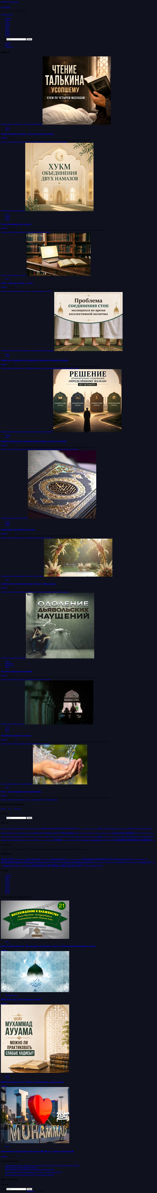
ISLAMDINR (5, 7)
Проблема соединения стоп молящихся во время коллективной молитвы (27, 350)
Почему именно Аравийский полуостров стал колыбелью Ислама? (29, 1175)
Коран (7, 24)
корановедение (6, 840)
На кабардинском (111, 862)
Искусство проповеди (74, 859)
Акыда (7, 20)
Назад (3, 809)
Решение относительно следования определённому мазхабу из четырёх (27, 432)
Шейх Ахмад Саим (7, 836)
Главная (8, 18)
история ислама (143, 836)
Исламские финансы (140, 859)
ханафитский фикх (127, 839)
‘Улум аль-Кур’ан (93, 865)
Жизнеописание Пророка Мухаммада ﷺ (60, 828)
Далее (18, 809)
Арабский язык (20, 859)
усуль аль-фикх (66, 840)
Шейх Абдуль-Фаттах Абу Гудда (143, 833)
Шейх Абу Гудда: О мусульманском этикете (21, 999)
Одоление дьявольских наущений (13, 658)
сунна (57, 839)
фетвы (72, 840)
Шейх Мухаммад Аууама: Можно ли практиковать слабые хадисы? (32, 1082)
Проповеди (9, 665)
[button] (7, 14)
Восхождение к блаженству (31, 828)
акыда (100, 836)
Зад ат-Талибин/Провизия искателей (88, 828)
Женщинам (58, 859)
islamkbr (4, 364)
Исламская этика (123, 859)
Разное (135, 862)
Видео (7, 35)
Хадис (7, 26)
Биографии (33, 859)
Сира (7, 28)
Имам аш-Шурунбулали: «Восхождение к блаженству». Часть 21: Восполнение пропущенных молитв (48, 946)
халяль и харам (108, 840)
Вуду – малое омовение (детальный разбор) (16, 784)
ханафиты (145, 839)
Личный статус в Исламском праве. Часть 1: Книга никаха (22, 576)
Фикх (7, 22)
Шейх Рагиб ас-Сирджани (64, 836)
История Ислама (14, 861)
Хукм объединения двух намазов (13, 210)
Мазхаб (7, 435)
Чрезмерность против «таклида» (12, 724)
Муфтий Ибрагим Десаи (9, 833)
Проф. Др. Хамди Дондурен (84, 833)
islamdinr (4, 138)
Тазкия (8, 865)
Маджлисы (9, 663)
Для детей (45, 859)
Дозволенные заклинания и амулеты (14, 518)
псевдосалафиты (45, 840)
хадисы (78, 840)
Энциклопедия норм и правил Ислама (84, 836)
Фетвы (7, 33)
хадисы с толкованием (91, 840)
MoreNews (30, 1191)
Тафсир (19, 865)
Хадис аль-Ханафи (122, 832)
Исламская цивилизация (98, 859)
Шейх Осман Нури (51, 836)
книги (151, 836)
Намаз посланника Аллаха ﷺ (47, 833)
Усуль (7, 32)
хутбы (153, 840)
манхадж (30, 840)
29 (15, 809)
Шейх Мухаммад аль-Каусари (37, 836)
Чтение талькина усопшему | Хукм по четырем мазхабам (21, 124)
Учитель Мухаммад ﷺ (106, 833)
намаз (35, 840)
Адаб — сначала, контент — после (13, 275)
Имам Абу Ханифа (105, 828)
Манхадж (82, 862)
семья (51, 840)
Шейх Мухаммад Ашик (22, 836)
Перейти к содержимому (10, 2)
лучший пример (17, 840)
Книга (7, 661)
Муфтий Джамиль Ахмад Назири (140, 828)
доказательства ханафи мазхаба (111, 836)
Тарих (7, 30)
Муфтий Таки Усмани (25, 833)
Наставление (67, 832)
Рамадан (97, 833)
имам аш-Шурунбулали (128, 836)
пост (39, 840)
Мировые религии (98, 862)
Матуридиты (122, 828)
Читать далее (34, 142)
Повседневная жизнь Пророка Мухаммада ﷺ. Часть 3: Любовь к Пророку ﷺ (37, 1151)
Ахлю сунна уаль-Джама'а (11, 828)
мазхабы (25, 840)
